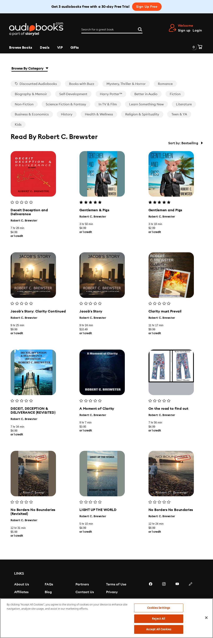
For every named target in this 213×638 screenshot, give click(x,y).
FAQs (49, 584)
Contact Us (85, 592)
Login (197, 30)
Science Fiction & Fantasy (66, 104)
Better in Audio (145, 94)
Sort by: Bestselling (183, 143)
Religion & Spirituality (142, 114)
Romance (165, 84)
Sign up (184, 30)
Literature (184, 104)
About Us (21, 584)
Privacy (112, 592)
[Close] (206, 617)
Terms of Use (116, 584)
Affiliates (21, 592)
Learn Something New (146, 104)
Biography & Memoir (31, 94)
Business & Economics (32, 114)
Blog (48, 592)
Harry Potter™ (111, 94)
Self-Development (73, 94)
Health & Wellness (99, 114)
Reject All (158, 618)
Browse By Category (27, 68)
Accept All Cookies (158, 629)
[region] (106, 618)
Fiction (175, 94)
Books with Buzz (81, 84)
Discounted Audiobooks (38, 84)
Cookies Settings (158, 608)
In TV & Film (108, 104)
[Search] (140, 29)
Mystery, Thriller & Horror (126, 84)
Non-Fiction (24, 104)
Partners (82, 584)
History (66, 114)
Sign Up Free (146, 6)
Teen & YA (179, 114)
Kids (18, 124)
